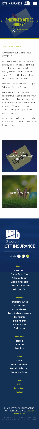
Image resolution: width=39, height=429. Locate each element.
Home (4, 47)
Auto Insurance (19, 305)
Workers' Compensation (19, 281)
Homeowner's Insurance (19, 301)
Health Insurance (19, 320)
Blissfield (19, 340)
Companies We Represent (19, 368)
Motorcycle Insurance (19, 309)
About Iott (19, 360)
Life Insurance (19, 316)
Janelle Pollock (22, 29)
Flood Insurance (19, 328)
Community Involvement (19, 372)
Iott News (19, 47)
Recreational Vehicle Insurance (19, 313)
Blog (11, 47)
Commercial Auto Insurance (20, 285)
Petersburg (19, 348)
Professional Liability (19, 277)
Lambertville (19, 344)
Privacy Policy (12, 419)
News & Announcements (19, 364)
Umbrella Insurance (20, 324)
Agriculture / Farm (19, 289)
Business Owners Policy (19, 274)
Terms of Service (27, 419)
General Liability (19, 270)
